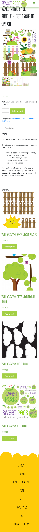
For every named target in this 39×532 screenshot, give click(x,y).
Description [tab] (9, 128)
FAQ (21, 516)
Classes (22, 474)
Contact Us (21, 507)
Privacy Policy (21, 524)
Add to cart (17, 111)
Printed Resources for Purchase (23, 118)
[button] (34, 32)
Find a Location (21, 482)
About (22, 465)
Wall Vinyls (6, 121)
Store (22, 490)
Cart (21, 499)
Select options (9, 247)
